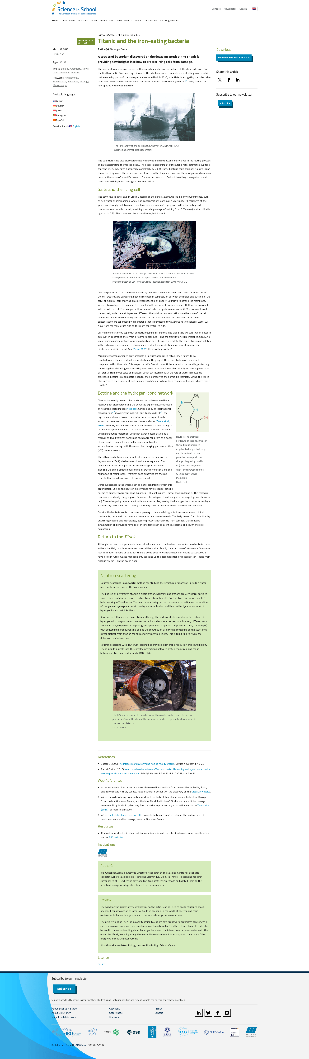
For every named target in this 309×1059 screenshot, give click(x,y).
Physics (75, 72)
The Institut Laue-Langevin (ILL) (124, 815)
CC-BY (101, 964)
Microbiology (60, 85)
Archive (159, 1008)
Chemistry (75, 69)
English (59, 100)
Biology (65, 69)
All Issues (83, 20)
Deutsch (60, 105)
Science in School (106, 35)
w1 (186, 80)
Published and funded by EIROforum (69, 1045)
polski (59, 110)
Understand (106, 20)
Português (61, 115)
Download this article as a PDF (234, 57)
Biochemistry (60, 81)
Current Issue (68, 20)
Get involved (150, 20)
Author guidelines (169, 20)
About (138, 20)
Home (55, 20)
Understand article (86, 41)
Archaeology (71, 78)
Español (60, 120)
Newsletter (230, 9)
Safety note (116, 1013)
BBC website (116, 837)
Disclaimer (114, 1017)
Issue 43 (134, 35)
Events (128, 20)
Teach (118, 20)
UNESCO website (201, 791)
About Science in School (64, 1008)
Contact (216, 9)
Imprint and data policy (64, 1017)
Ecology (84, 81)
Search (243, 9)
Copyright (114, 1008)
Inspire (94, 20)
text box (131, 409)
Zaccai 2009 (139, 349)
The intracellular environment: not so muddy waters (146, 764)
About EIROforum (61, 1013)
